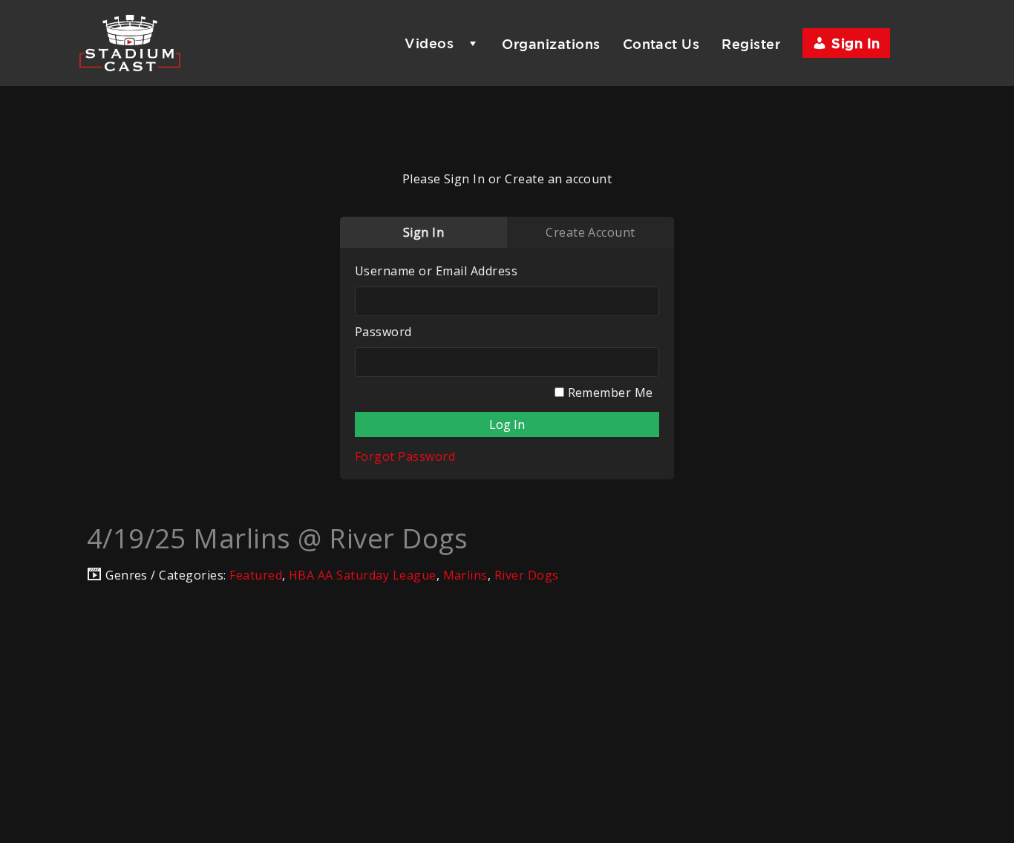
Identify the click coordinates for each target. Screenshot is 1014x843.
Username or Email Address (436, 271)
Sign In (854, 43)
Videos (429, 43)
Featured (255, 575)
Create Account (590, 232)
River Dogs (526, 575)
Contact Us (661, 43)
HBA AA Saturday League (362, 575)
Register (751, 43)
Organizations (551, 43)
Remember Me (608, 392)
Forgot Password (405, 456)
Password (383, 332)
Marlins (465, 575)
